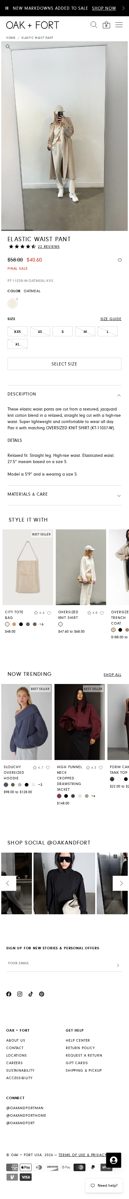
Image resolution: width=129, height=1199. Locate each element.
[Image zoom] (8, 48)
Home (11, 38)
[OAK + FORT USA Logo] (32, 25)
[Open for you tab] (113, 1160)
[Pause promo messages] (7, 8)
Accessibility (19, 1078)
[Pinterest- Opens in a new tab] (41, 995)
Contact (14, 1048)
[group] (26, 740)
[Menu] (119, 24)
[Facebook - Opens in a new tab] (8, 995)
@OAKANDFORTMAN (25, 1108)
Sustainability (20, 1071)
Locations (16, 1056)
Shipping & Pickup (84, 1071)
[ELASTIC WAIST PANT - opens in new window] (64, 136)
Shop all (112, 675)
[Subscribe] (118, 965)
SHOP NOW (104, 8)
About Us (15, 1040)
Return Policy (80, 1048)
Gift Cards (77, 1063)
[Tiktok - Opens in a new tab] (30, 995)
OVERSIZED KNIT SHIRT (68, 615)
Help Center (78, 1040)
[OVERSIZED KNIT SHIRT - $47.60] (81, 567)
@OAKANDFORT (20, 1123)
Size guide (111, 319)
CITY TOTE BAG (14, 615)
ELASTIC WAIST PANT (37, 38)
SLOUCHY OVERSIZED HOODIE (14, 772)
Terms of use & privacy (82, 1155)
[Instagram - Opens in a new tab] (19, 995)
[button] (123, 8)
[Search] (94, 24)
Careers (14, 1063)
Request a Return (84, 1056)
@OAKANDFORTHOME (26, 1116)
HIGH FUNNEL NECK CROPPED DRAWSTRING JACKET (69, 778)
